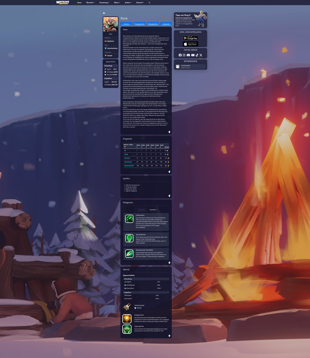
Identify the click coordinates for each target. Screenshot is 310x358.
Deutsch (139, 3)
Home (79, 3)
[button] (149, 3)
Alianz (116, 3)
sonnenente (185, 65)
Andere (127, 3)
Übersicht (89, 3)
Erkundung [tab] (141, 210)
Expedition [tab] (153, 210)
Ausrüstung (103, 3)
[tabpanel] (146, 236)
